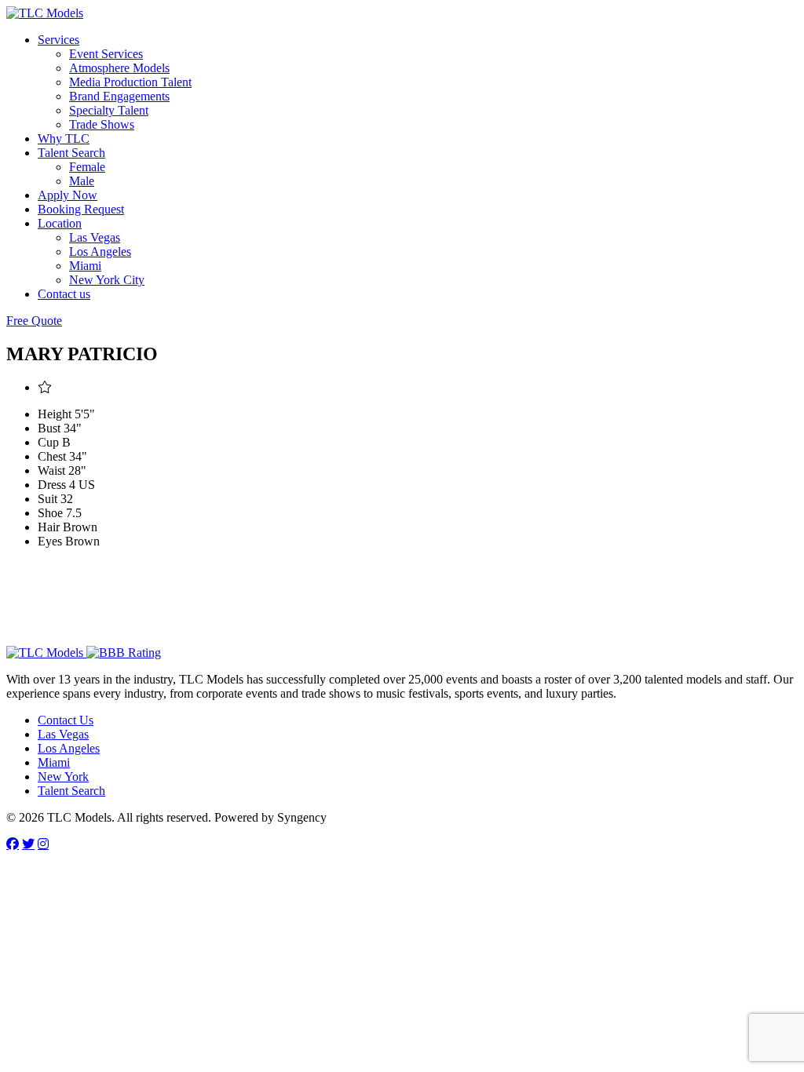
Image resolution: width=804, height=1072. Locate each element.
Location (60, 223)
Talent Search (71, 152)
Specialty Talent (108, 110)
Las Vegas (94, 237)
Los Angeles (100, 251)
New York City (106, 279)
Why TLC (64, 138)
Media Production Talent (130, 82)
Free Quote (34, 320)
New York (63, 776)
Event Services (106, 53)
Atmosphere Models (119, 68)
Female (87, 166)
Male (81, 181)
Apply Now (67, 195)
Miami (85, 265)
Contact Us (65, 720)
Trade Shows (101, 124)
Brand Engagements (119, 96)
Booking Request (81, 209)
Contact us (64, 294)
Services (58, 39)
